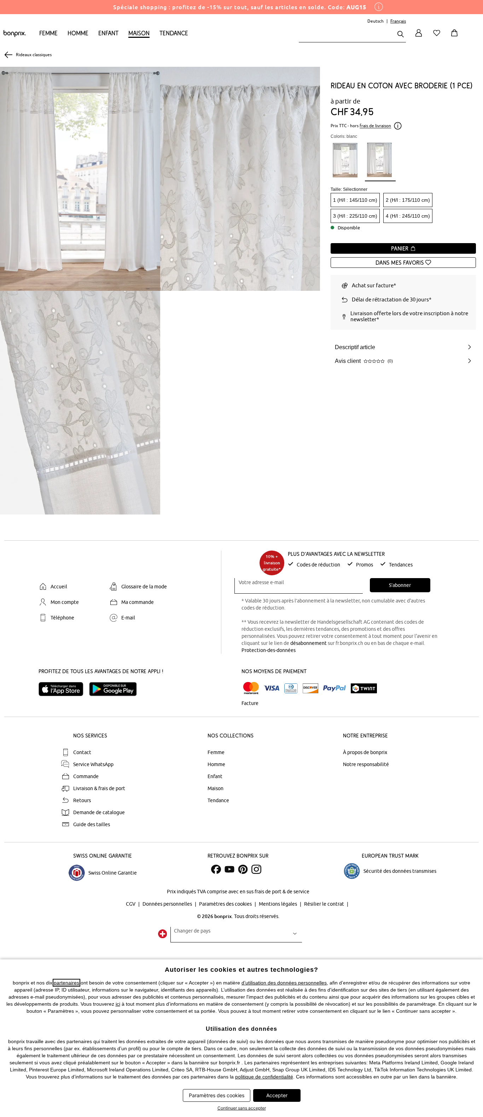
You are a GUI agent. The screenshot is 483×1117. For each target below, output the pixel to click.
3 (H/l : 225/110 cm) (355, 216)
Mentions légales (278, 904)
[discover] (310, 688)
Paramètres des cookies (226, 904)
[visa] (271, 688)
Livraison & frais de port (99, 788)
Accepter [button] (276, 1095)
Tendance (173, 33)
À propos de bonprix (365, 752)
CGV (131, 904)
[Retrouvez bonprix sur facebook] (216, 869)
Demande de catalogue (99, 812)
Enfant (108, 33)
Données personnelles (167, 904)
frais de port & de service (282, 891)
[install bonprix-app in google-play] (115, 689)
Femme (48, 33)
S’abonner (400, 585)
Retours (82, 800)
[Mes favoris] (438, 37)
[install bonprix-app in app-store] (64, 689)
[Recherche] (400, 35)
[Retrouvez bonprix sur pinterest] (243, 869)
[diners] (291, 688)
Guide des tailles (91, 824)
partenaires (66, 983)
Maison (139, 33)
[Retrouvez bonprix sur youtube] (229, 869)
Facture (250, 703)
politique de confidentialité (264, 1077)
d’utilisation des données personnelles (284, 983)
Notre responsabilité (366, 764)
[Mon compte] (419, 37)
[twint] (364, 688)
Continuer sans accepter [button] (241, 1108)
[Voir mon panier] (456, 37)
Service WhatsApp (93, 764)
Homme (78, 33)
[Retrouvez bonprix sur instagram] (256, 869)
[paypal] (334, 688)
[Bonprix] (15, 35)
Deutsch (375, 21)
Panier (400, 248)
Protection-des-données (269, 650)
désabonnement (308, 643)
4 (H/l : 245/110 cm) (408, 216)
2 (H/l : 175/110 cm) (408, 200)
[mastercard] (251, 688)
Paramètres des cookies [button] (216, 1095)
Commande (86, 776)
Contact (82, 752)
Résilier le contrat (324, 904)
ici (118, 1004)
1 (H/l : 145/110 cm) (355, 200)
